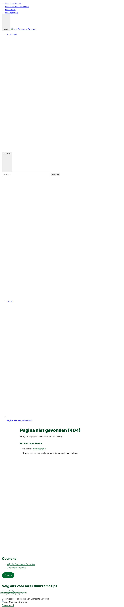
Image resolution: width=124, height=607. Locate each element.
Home (9, 301)
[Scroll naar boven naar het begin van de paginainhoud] (62, 549)
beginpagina (39, 448)
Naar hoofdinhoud (13, 3)
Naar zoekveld (11, 12)
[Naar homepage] (23, 29)
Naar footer (10, 9)
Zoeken (55, 174)
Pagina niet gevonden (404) (19, 420)
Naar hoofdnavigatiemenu (17, 6)
